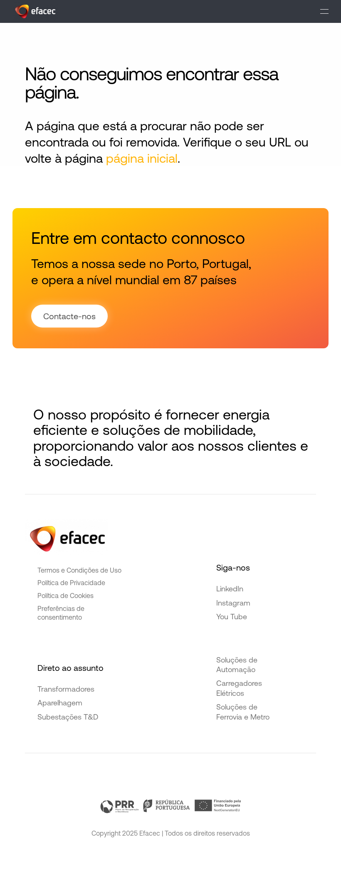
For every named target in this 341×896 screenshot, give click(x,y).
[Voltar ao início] (35, 11)
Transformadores (65, 689)
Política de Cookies (65, 595)
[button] (324, 11)
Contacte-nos (69, 316)
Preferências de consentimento (60, 613)
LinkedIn (229, 588)
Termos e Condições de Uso (79, 570)
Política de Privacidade (71, 582)
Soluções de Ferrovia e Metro (242, 711)
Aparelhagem (59, 702)
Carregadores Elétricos (239, 688)
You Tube (231, 616)
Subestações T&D (67, 716)
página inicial (142, 158)
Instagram (233, 602)
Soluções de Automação (236, 664)
